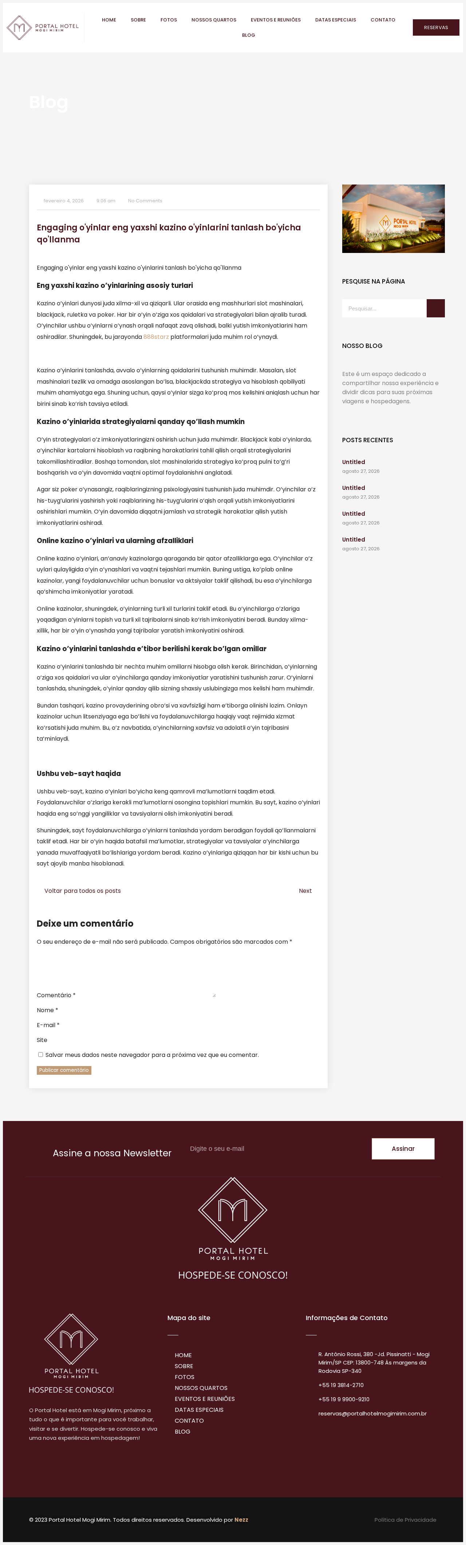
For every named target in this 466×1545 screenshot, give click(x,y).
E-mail (48, 1025)
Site (42, 1040)
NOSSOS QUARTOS (213, 19)
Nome (47, 1010)
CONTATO (383, 19)
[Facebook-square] (34, 1466)
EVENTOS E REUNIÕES (276, 19)
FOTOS (169, 19)
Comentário (56, 995)
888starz (156, 337)
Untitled (353, 462)
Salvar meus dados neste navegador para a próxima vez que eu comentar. (152, 1055)
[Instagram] (50, 1466)
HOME (109, 19)
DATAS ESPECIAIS (335, 19)
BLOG (248, 35)
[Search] (436, 308)
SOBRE (138, 19)
